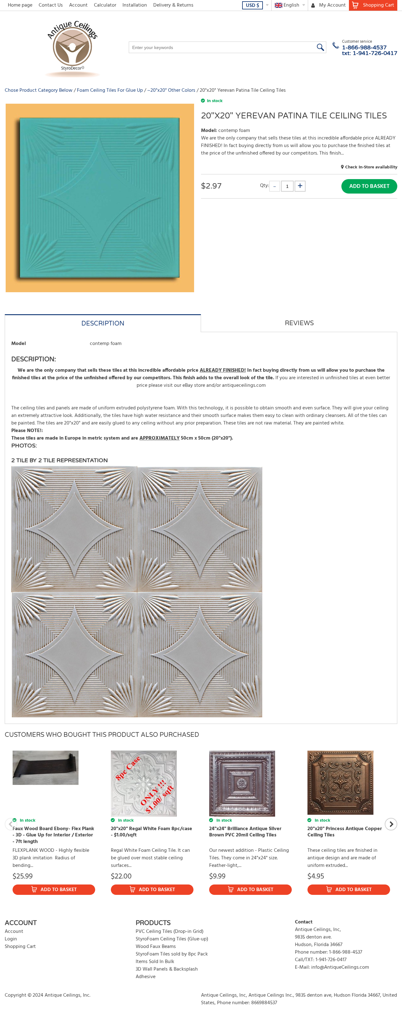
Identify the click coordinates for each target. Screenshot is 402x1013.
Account (78, 5)
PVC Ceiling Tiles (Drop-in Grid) (170, 932)
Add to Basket (369, 186)
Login (11, 939)
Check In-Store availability (371, 167)
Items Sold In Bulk (155, 962)
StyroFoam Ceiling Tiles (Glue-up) (172, 939)
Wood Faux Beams (156, 947)
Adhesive (145, 977)
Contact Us (51, 5)
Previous (11, 824)
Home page (20, 5)
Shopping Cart (20, 947)
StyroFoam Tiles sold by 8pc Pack (172, 954)
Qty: (264, 185)
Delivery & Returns (173, 5)
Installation (134, 5)
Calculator (105, 5)
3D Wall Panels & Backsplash (167, 969)
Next (391, 824)
